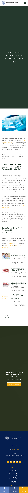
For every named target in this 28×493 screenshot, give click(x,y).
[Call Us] (23, 488)
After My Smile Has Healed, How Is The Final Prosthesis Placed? (18, 254)
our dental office (10, 245)
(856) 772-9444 (15, 449)
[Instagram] (11, 462)
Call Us (23, 491)
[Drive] (5, 488)
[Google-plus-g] (20, 462)
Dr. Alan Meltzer (10, 243)
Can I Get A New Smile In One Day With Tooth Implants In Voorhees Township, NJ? (18, 283)
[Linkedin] (14, 462)
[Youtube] (17, 462)
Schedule (14, 491)
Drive (4, 491)
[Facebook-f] (8, 462)
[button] (25, 2)
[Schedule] (14, 488)
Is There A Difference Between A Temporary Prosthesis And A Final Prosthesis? (18, 269)
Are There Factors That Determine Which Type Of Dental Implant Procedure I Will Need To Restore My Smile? (18, 296)
